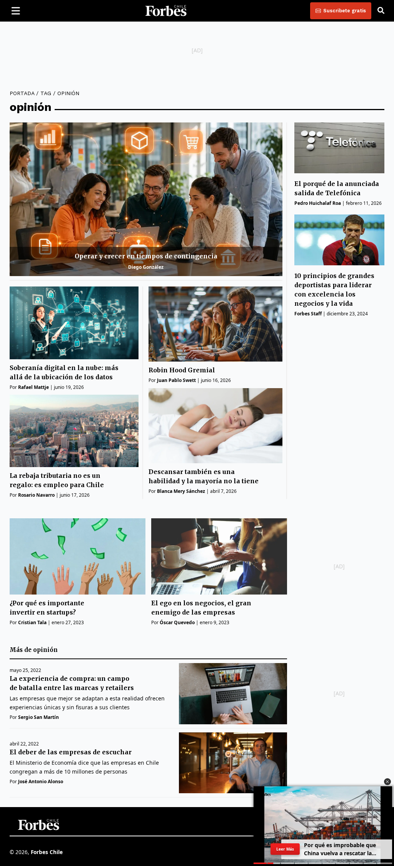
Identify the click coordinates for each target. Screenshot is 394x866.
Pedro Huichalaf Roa (317, 203)
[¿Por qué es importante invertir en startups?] (77, 556)
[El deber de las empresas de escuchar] (233, 762)
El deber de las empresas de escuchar (71, 752)
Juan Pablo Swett (176, 380)
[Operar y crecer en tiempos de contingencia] (146, 199)
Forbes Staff (308, 313)
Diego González (146, 267)
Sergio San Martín (38, 717)
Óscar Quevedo (177, 622)
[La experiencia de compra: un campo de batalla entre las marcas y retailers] (233, 693)
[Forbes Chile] (166, 10)
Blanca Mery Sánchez (181, 491)
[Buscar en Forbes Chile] (380, 11)
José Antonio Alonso (40, 781)
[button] (387, 781)
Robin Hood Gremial (182, 370)
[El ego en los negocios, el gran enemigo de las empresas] (219, 556)
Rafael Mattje (33, 387)
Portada (22, 93)
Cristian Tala (32, 622)
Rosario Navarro (36, 495)
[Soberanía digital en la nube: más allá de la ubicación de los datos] (74, 322)
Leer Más (285, 849)
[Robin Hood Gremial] (215, 324)
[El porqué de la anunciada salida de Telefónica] (339, 147)
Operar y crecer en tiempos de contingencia (146, 256)
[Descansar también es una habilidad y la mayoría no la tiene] (215, 425)
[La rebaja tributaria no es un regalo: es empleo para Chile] (74, 431)
